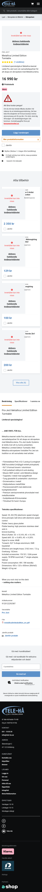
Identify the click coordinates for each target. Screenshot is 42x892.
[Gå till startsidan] (9, 4)
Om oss (4, 777)
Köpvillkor (5, 761)
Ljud (3, 17)
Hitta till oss (6, 783)
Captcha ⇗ (30, 684)
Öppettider (6, 787)
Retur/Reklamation (9, 794)
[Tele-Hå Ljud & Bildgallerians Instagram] (20, 821)
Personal (5, 780)
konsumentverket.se (11, 123)
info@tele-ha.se (8, 735)
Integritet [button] (5, 790)
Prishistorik (9, 84)
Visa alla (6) (21, 383)
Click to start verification (23, 683)
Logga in (5, 773)
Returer (4, 765)
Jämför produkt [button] (11, 636)
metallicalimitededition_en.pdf (17, 623)
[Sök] (4, 11)
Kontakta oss (7, 758)
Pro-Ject (5, 613)
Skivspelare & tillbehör (15, 17)
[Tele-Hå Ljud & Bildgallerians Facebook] (20, 826)
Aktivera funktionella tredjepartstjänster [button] (12, 210)
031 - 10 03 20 (7, 732)
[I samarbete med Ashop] (10, 887)
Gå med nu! (21, 674)
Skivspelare (30, 17)
